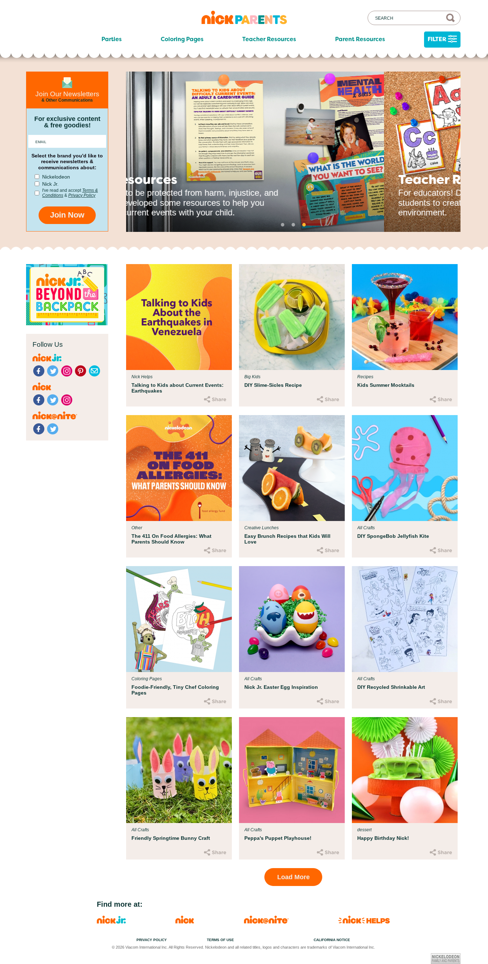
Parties (111, 39)
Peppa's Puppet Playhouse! (278, 838)
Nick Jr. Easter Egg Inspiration (281, 687)
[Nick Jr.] (111, 922)
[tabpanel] (293, 152)
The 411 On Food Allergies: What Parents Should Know (171, 539)
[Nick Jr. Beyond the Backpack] (67, 323)
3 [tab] (304, 224)
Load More (293, 877)
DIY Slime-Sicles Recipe (273, 385)
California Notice (332, 940)
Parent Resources (360, 39)
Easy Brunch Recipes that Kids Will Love (287, 539)
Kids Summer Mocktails (385, 385)
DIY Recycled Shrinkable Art (391, 687)
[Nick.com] (184, 922)
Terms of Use (220, 940)
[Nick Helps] (364, 922)
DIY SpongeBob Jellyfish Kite (393, 536)
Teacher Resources (269, 39)
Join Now (67, 214)
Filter (437, 39)
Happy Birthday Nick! (383, 838)
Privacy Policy (81, 195)
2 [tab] (293, 224)
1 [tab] (282, 224)
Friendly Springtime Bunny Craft (170, 838)
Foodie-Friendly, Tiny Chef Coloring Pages (175, 690)
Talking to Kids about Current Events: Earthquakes (177, 388)
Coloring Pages (182, 39)
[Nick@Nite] (266, 922)
